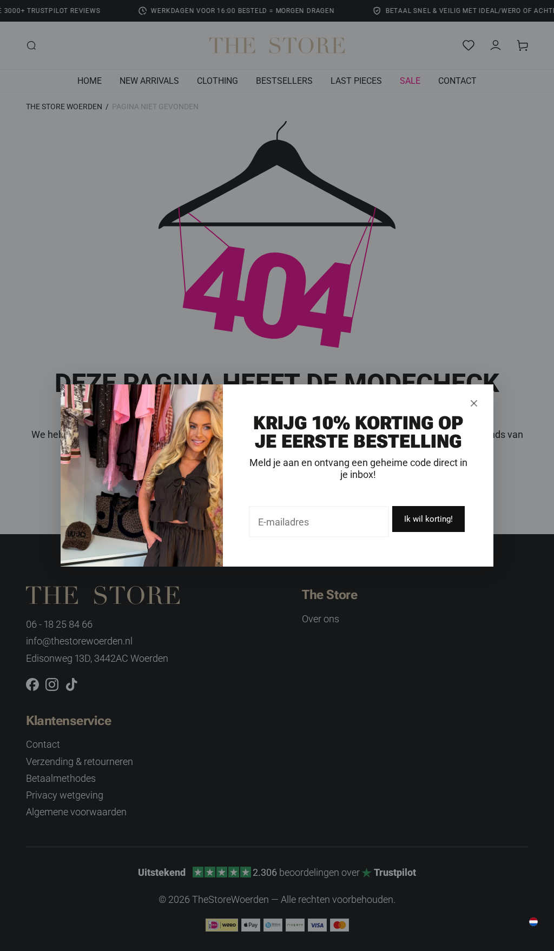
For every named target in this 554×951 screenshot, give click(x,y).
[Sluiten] (474, 403)
